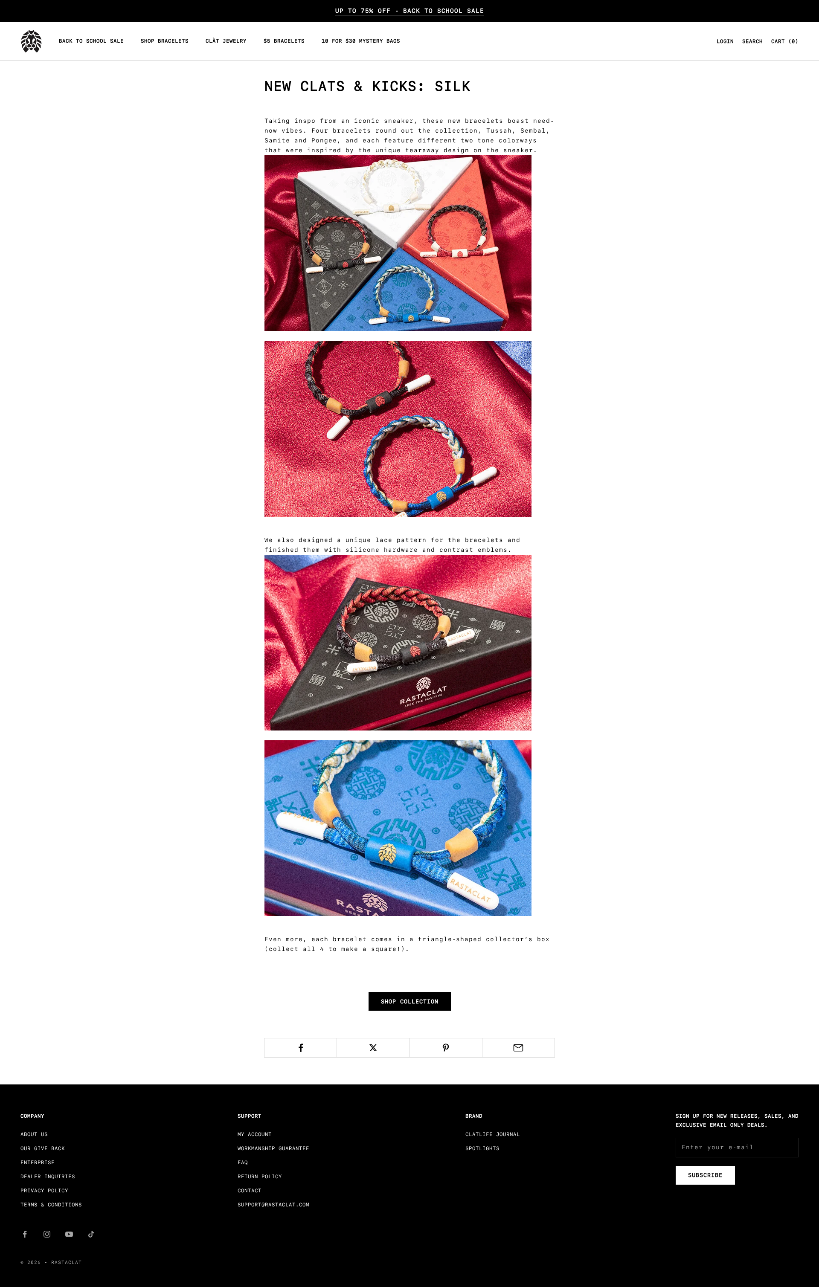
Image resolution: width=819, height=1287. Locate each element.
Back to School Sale (91, 41)
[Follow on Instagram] (47, 1234)
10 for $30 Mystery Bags (361, 41)
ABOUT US (34, 1134)
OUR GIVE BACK (42, 1148)
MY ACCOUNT (255, 1134)
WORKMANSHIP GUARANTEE (273, 1148)
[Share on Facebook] (300, 1047)
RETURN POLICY (260, 1176)
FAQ (243, 1162)
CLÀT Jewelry (226, 41)
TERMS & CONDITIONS (51, 1205)
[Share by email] (518, 1047)
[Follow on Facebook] (24, 1234)
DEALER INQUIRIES (47, 1176)
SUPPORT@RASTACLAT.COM (273, 1205)
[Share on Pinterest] (446, 1047)
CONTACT (249, 1190)
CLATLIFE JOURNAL (492, 1134)
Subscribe (705, 1175)
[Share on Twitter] (373, 1047)
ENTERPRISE (37, 1162)
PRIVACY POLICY (44, 1190)
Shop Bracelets (165, 41)
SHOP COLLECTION (410, 1001)
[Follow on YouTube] (69, 1234)
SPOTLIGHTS (482, 1148)
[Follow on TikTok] (91, 1234)
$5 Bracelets (284, 41)
